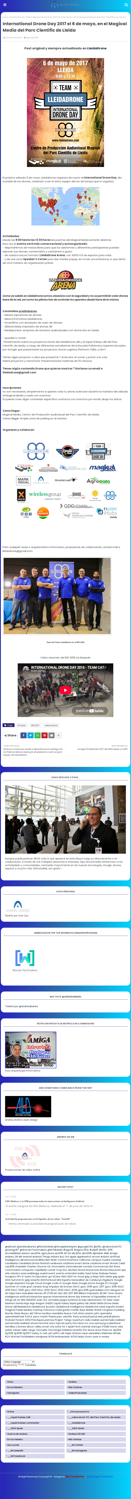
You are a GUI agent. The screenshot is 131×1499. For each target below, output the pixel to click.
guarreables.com (99, 1290)
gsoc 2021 (30, 1290)
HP (44, 1293)
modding (119, 1310)
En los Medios (15, 1387)
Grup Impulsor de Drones (57, 1286)
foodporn (10, 1276)
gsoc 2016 (86, 1286)
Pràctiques (37, 1320)
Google (118, 1280)
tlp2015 (9, 1333)
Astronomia (31, 1260)
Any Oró (64, 1256)
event (51, 1273)
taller (24, 1330)
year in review (101, 1336)
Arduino (105, 1256)
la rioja (82, 1300)
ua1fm (56, 1333)
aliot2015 (87, 1253)
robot (80, 1323)
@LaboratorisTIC (112, 1246)
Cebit (122, 1263)
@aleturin (11, 1246)
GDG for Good (75, 1276)
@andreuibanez (26, 1246)
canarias (116, 1260)
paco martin (40, 1316)
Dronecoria (92, 1270)
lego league (37, 1303)
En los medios (15, 1439)
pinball (107, 1316)
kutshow (73, 1300)
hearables (28, 1293)
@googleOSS (85, 1246)
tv (41, 1333)
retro (52, 1323)
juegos (63, 1300)
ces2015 (9, 1266)
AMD (106, 1253)
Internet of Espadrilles (93, 1296)
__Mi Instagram (78, 1450)
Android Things (41, 1256)
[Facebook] (23, 735)
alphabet (97, 1253)
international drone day (66, 1296)
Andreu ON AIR (13, 1256)
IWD (23, 1300)
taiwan (17, 1330)
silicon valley (34, 1326)
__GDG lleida (76, 1428)
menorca (48, 1310)
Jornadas (53, 1300)
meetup (38, 1310)
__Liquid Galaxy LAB (18, 1417)
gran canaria (34, 1286)
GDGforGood (48, 1280)
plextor (116, 1316)
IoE (14, 1300)
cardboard (55, 1263)
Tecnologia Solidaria (60, 1330)
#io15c (103, 1250)
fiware (113, 1273)
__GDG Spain (15, 1428)
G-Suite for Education (35, 1276)
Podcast (10, 1320)
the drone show (92, 1330)
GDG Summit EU (14, 1280)
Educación (114, 1270)
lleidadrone (24, 1306)
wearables (95, 1333)
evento (60, 1273)
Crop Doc (61, 1270)
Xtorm (88, 1336)
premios (49, 1320)
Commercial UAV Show (106, 1266)
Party (76, 1316)
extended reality (75, 1273)
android (27, 1256)
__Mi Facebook (16, 1456)
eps (124, 1270)
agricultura (47, 1253)
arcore (96, 1256)
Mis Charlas (75, 1387)
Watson (76, 1333)
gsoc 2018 (111, 1286)
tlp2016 (18, 1333)
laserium (10, 1303)
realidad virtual (29, 1323)
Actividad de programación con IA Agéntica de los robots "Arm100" (38, 1219)
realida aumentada (102, 1320)
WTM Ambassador (59, 1336)
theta (105, 1330)
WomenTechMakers (23, 1336)
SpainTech (74, 1326)
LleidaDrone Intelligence (70, 1306)
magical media (14, 1310)
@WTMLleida (54, 1250)
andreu (73, 1381)
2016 (110, 1250)
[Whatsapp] (37, 735)
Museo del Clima (31, 1313)
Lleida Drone (17, 17)
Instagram (13, 1393)
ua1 (50, 1333)
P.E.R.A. (28, 1316)
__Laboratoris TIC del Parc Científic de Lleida (94, 1417)
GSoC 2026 (70, 1290)
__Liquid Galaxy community (23, 1422)
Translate (30, 1365)
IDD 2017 (35, 725)
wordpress (41, 1336)
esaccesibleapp (30, 1273)
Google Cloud (34, 1283)
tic (110, 1330)
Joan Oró (41, 1300)
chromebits (58, 1266)
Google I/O (102, 1283)
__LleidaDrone (77, 1422)
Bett (48, 1260)
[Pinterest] (44, 735)
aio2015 (59, 1253)
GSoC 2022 (43, 1290)
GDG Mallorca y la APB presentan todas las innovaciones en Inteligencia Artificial (44, 1201)
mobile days (78, 1310)
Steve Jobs (116, 1326)
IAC (56, 1293)
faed (88, 1273)
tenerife (77, 1330)
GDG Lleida (105, 1276)
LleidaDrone (97, 48)
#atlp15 (93, 1250)
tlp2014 (117, 1330)
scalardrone (113, 1323)
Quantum (78, 1320)
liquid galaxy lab (79, 1303)
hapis (12, 1293)
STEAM (105, 1326)
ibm (60, 1293)
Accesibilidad (13, 1253)
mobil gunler (62, 1310)
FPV (19, 1276)
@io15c (98, 1246)
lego (26, 1303)
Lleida (92, 1303)
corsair (51, 1270)
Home (10, 1411)
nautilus (46, 1313)
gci (50, 1276)
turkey (35, 1333)
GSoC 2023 (56, 1290)
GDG (64, 1276)
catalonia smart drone (76, 1263)
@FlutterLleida (45, 1246)
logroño (110, 1306)
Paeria (52, 1316)
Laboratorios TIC (96, 1300)
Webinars (106, 1333)
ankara (55, 1256)
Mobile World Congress (99, 1310)
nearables (57, 1313)
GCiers (56, 1276)
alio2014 (76, 1253)
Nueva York (70, 1313)
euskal (44, 1273)
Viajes (68, 1333)
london (120, 1306)
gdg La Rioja (92, 1276)
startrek (85, 1326)
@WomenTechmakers (33, 1250)
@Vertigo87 (12, 1250)
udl (62, 1333)
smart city (48, 1326)
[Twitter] (30, 735)
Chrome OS (43, 1266)
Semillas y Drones (15, 1326)
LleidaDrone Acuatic (43, 1306)
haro (18, 1293)
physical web (95, 1316)
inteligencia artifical (17, 1296)
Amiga (114, 1253)
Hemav (38, 1293)
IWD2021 (31, 1300)
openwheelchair (14, 1316)
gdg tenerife (32, 1280)
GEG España (63, 1280)
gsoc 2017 (98, 1286)
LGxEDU (49, 1303)
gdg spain (118, 1276)
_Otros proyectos (79, 1411)
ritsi (74, 1323)
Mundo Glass (12, 1313)
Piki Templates (75, 1476)
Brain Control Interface (64, 1260)
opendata (106, 1313)
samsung (100, 1323)
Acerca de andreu (17, 1434)
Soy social (13, 1445)
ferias (95, 1273)
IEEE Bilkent (80, 1293)
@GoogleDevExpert (65, 1246)
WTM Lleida (77, 1336)
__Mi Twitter (76, 1445)
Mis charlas (75, 1439)
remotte (43, 1323)
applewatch (84, 1256)
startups (96, 1326)
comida (87, 1266)
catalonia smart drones (104, 1263)
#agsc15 (68, 1250)
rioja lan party (64, 1323)
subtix (8, 1330)
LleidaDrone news (95, 1306)
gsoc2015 (83, 1290)
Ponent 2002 (23, 1320)
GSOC (76, 1286)
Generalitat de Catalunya (86, 1280)
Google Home (87, 1283)
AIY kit (67, 1253)
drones (104, 1270)
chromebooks (74, 1266)
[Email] (51, 735)
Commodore (13, 1270)
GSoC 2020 (17, 1290)
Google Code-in (52, 1283)
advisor (25, 1253)
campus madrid (100, 1260)
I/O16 (50, 1293)
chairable (20, 1266)
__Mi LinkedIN (15, 1450)
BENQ (42, 1260)
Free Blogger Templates (99, 1476)
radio (88, 1320)
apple (73, 1256)
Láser (116, 1300)
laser (110, 1300)
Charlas (21, 725)
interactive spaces (40, 1296)
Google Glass (70, 1283)
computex (27, 1270)
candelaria (11, 1263)
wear (85, 1333)
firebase (104, 1273)
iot (18, 1300)
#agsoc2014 (81, 1250)
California (84, 1260)
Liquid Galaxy (61, 1303)
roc (86, 1323)
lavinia (20, 1303)
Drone (81, 1270)
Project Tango (63, 1320)
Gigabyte (107, 1280)
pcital (83, 1316)
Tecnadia (41, 1330)
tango (31, 1330)
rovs (91, 1323)
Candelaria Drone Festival (33, 1263)
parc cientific (64, 1316)
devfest (72, 1270)
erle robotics (12, 1273)
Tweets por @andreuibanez (21, 1006)
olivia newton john (88, 1313)
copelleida (40, 1270)
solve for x (61, 1326)
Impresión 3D (95, 1293)
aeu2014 (35, 1253)
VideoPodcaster (78, 1393)
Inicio (5, 17)
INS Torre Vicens (112, 1293)
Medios (28, 1310)
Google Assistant (15, 1283)
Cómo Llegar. (11, 418)
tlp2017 (27, 1333)
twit (45, 1333)
